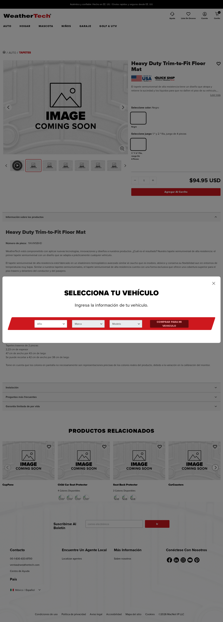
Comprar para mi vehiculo (169, 324)
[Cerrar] (214, 283)
